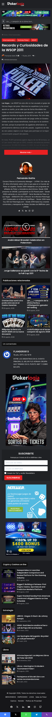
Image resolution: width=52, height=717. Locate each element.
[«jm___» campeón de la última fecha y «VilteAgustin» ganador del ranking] (38, 291)
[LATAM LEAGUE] (26, 27)
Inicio (5, 35)
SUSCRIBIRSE (13, 478)
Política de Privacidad (34, 701)
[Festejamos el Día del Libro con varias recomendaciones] (8, 680)
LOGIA (31, 697)
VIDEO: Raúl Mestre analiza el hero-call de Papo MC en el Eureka (32, 626)
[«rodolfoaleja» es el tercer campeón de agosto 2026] (38, 320)
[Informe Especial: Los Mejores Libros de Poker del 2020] (8, 658)
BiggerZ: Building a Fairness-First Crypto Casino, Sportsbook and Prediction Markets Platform (31, 587)
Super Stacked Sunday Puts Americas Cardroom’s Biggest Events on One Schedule (33, 598)
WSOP (34, 40)
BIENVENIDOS (10, 697)
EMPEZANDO (22, 697)
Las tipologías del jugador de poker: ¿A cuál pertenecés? (33, 637)
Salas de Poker (41, 697)
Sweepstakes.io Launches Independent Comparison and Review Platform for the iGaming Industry (31, 574)
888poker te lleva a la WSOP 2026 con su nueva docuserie (13, 331)
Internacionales (14, 35)
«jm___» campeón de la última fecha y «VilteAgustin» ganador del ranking (37, 304)
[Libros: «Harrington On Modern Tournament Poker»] (8, 669)
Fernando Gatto (10, 56)
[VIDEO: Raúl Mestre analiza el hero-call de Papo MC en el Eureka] (8, 628)
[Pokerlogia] (15, 4)
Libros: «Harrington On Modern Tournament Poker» (30, 667)
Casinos (13, 701)
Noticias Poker (23, 40)
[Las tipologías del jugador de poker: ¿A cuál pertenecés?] (8, 639)
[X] (22, 210)
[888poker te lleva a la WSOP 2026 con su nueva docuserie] (13, 320)
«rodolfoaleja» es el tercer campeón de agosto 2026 (38, 330)
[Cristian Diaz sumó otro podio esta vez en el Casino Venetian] (13, 291)
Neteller (21, 701)
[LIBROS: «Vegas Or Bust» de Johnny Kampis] (8, 618)
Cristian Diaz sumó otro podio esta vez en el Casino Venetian (12, 302)
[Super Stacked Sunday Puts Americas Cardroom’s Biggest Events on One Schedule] (8, 599)
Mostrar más (25, 152)
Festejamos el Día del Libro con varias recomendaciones (31, 677)
